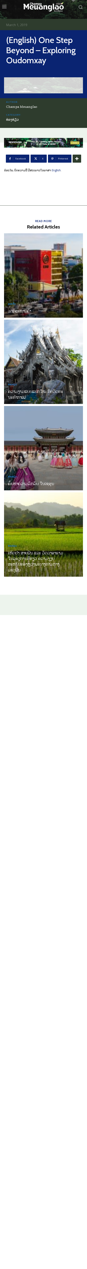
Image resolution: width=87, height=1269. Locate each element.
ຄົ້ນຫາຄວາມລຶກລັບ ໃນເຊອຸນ (31, 483)
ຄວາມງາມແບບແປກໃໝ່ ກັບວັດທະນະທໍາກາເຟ (35, 394)
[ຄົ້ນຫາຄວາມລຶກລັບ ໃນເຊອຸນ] (43, 448)
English (56, 170)
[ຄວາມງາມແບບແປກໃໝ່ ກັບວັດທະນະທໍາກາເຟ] (43, 362)
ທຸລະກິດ (12, 304)
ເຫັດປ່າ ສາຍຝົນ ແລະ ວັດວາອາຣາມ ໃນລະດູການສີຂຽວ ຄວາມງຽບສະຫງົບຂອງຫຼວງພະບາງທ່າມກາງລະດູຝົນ (35, 561)
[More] (77, 159)
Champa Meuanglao (21, 107)
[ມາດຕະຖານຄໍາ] (43, 275)
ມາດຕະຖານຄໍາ (19, 311)
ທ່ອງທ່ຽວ (12, 119)
